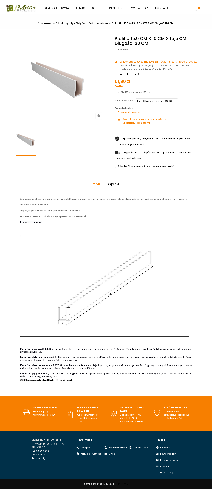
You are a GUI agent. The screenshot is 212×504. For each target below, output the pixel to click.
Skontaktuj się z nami (136, 123)
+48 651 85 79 (38, 454)
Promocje (165, 447)
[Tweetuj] (135, 49)
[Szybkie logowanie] (190, 8)
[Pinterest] (140, 49)
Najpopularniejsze (169, 460)
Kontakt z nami (129, 74)
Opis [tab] (97, 184)
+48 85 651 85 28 (40, 451)
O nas (112, 453)
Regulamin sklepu (118, 447)
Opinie (113, 184)
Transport (86, 447)
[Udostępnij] (131, 49)
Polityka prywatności (91, 453)
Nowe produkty (168, 453)
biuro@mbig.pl (39, 458)
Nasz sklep (165, 466)
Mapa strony (166, 472)
